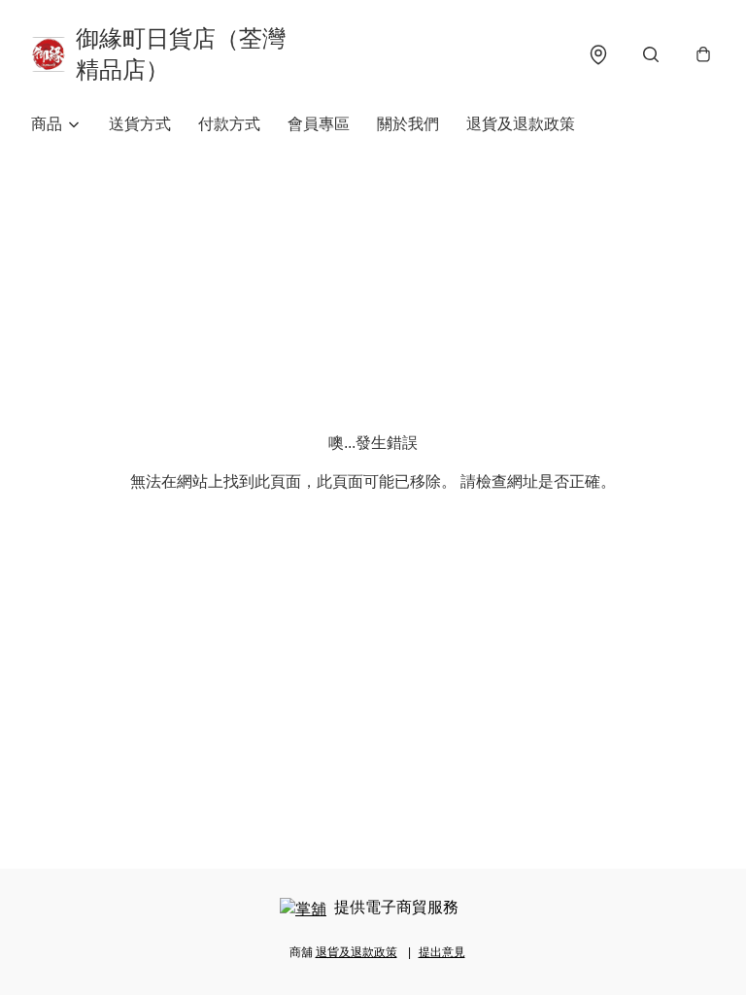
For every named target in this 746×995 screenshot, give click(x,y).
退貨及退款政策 (520, 124)
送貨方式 (140, 124)
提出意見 (442, 952)
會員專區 (319, 124)
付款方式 (229, 124)
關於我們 (408, 124)
